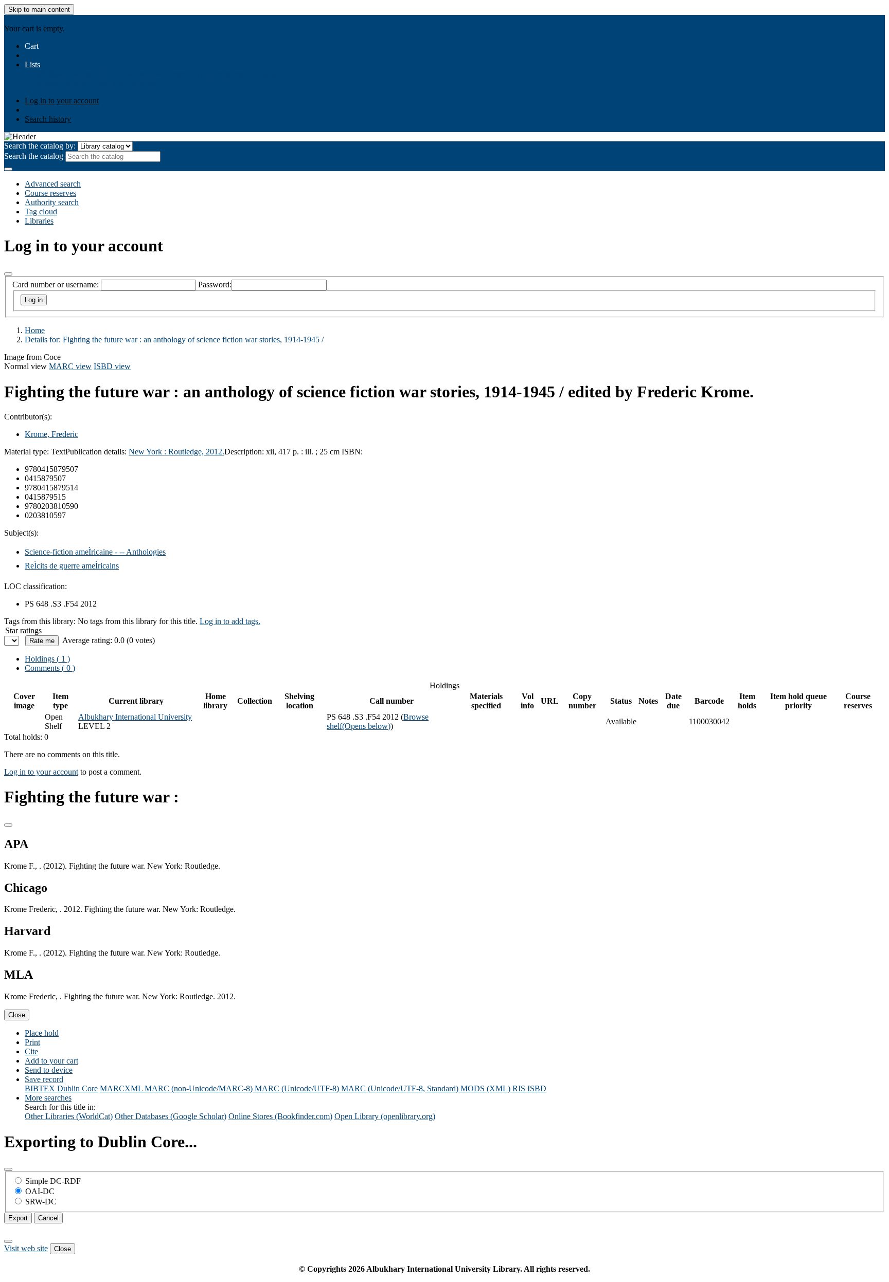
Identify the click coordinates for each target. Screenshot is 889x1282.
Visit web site (26, 1248)
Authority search (52, 202)
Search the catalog (33, 156)
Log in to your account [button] (41, 771)
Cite (31, 1051)
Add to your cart (51, 1060)
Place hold (42, 1033)
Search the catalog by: (40, 145)
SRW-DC (41, 1201)
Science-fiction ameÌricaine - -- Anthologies (95, 551)
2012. (215, 451)
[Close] (8, 274)
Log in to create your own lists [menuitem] (108, 83)
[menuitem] (43, 73)
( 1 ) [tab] (47, 658)
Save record (44, 1079)
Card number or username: (55, 284)
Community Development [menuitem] (207, 73)
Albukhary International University (135, 716)
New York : (148, 451)
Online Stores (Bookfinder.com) (280, 1116)
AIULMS (20, 19)
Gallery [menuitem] (263, 73)
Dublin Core (77, 1088)
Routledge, (187, 451)
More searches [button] (48, 1097)
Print (32, 1042)
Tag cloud (41, 211)
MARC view (70, 366)
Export (18, 1218)
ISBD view (112, 366)
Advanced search (53, 183)
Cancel (48, 1218)
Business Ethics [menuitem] (89, 73)
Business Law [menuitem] (140, 73)
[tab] (50, 668)
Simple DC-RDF (53, 1181)
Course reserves (50, 193)
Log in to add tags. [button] (230, 621)
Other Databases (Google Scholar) (170, 1116)
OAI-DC (40, 1191)
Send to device (49, 1070)
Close (16, 1015)
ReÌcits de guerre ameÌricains (72, 565)
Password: (215, 284)
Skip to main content (39, 9)
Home (35, 330)
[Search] (8, 169)
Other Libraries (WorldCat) (69, 1116)
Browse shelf (378, 721)
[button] (32, 46)
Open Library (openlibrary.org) (384, 1116)
